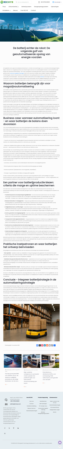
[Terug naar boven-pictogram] (60, 446)
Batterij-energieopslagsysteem (43, 412)
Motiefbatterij (43, 401)
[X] (40, 345)
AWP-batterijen (43, 403)
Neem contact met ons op (54, 402)
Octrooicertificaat (54, 407)
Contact (31, 403)
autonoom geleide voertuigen (17, 73)
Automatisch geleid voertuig (43, 409)
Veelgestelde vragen (55, 409)
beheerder (8, 369)
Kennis (54, 412)
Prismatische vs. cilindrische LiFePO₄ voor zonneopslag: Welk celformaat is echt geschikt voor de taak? (50, 375)
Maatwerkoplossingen (31, 410)
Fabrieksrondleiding (31, 406)
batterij (42, 76)
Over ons (31, 401)
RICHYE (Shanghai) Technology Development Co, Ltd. (26, 443)
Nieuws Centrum (31, 408)
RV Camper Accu (43, 406)
